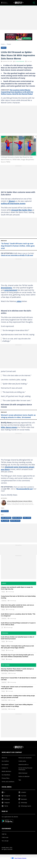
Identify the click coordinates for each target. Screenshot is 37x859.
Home (3, 44)
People (9, 44)
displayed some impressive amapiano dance (18, 468)
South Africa (4, 673)
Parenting (5, 511)
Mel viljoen (5, 520)
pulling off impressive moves (13, 203)
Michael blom (17, 517)
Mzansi (12, 201)
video (18, 301)
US (2, 627)
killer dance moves (9, 427)
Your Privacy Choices (20, 858)
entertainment (10, 290)
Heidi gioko (26, 517)
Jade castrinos (6, 517)
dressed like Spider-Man (21, 210)
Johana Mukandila (20, 61)
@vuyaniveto (6, 287)
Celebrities (4, 600)
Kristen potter (15, 520)
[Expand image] (35, 137)
